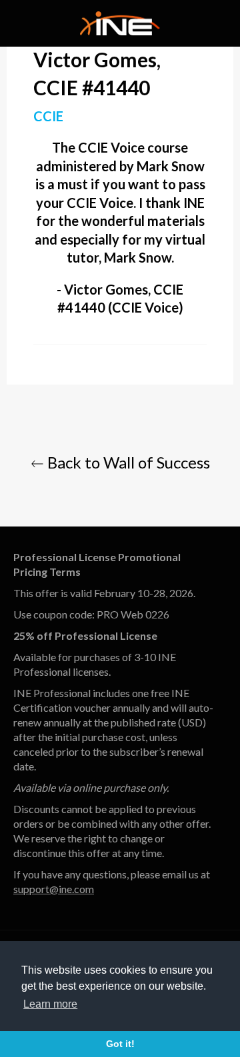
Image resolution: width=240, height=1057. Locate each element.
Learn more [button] (50, 1004)
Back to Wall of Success (127, 462)
